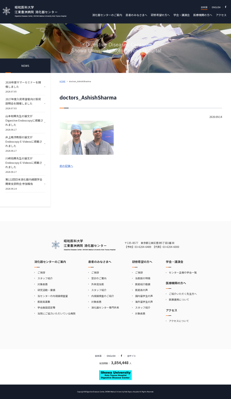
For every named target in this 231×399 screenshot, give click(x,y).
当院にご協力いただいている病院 (56, 313)
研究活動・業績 (46, 290)
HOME (62, 81)
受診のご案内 (98, 278)
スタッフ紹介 (45, 278)
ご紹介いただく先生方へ (183, 294)
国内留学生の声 (144, 296)
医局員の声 (141, 290)
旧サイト (131, 355)
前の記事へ (66, 166)
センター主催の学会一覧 (183, 272)
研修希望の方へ (160, 15)
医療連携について (179, 299)
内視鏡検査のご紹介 (102, 296)
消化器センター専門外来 (105, 307)
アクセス (221, 15)
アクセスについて (179, 321)
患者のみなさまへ (136, 15)
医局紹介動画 (142, 284)
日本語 (204, 7)
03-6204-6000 (171, 247)
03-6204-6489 (143, 247)
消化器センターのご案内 (107, 15)
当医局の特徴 (142, 278)
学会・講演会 (181, 15)
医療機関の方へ (202, 15)
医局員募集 (44, 301)
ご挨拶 (41, 272)
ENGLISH (216, 7)
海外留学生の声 (144, 301)
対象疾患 (43, 284)
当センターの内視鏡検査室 (53, 296)
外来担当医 (97, 284)
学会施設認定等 (46, 307)
